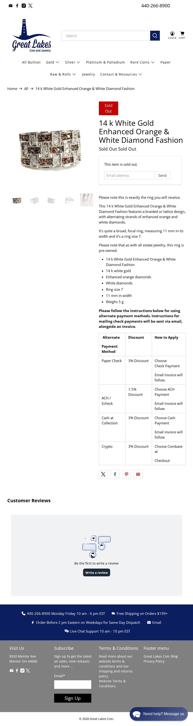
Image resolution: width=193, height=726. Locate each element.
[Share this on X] (103, 474)
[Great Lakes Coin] (31, 36)
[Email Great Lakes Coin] (10, 6)
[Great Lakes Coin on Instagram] (24, 6)
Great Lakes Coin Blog (161, 656)
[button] (159, 714)
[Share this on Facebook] (114, 474)
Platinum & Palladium (105, 62)
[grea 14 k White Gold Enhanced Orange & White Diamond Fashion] (50, 145)
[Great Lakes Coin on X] (30, 6)
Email (59, 675)
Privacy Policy (154, 661)
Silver (70, 62)
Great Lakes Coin (101, 719)
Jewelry (88, 74)
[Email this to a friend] (138, 474)
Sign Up (73, 698)
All (26, 88)
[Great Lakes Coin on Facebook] (17, 6)
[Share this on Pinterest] (126, 474)
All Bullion (31, 62)
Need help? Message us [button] (163, 714)
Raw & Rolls (60, 74)
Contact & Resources (118, 74)
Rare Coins (140, 62)
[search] (106, 36)
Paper (166, 62)
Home (12, 88)
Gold (50, 62)
